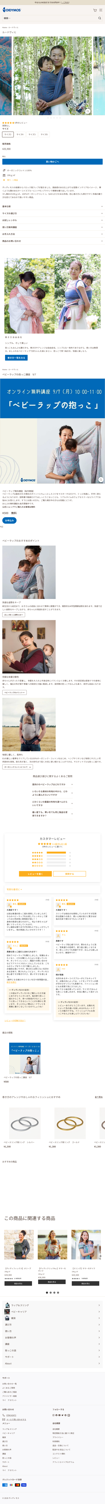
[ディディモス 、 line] (69, 1415)
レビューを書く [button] (35, 873)
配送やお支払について (61, 1449)
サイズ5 (32, 134)
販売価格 (6, 143)
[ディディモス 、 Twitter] (62, 1415)
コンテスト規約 (58, 1453)
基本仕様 (6, 206)
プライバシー (57, 1437)
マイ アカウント (9, 1400)
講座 (4, 1453)
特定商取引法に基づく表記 (63, 1433)
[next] (100, 1256)
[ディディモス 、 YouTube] (59, 1415)
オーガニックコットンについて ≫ (17, 767)
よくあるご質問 (8, 1388)
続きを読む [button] (11, 982)
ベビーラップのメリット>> (14, 692)
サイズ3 (7, 134)
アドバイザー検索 (9, 1396)
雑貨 (4, 1437)
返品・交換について (60, 1445)
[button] (8, 122)
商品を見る (18, 1283)
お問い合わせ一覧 (9, 1383)
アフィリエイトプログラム (63, 1462)
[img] (13, 900)
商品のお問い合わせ (11, 241)
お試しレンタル (9, 220)
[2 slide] (51, 1293)
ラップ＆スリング (9, 1429)
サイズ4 (20, 134)
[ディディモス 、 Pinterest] (65, 1415)
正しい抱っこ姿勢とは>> (13, 614)
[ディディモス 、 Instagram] (53, 1415)
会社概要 (56, 1429)
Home (4, 27)
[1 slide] (47, 1293)
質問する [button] (69, 873)
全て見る (99, 1097)
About (5, 1466)
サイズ (5, 128)
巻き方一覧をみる (16, 357)
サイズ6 (44, 134)
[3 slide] (54, 1293)
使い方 (5, 1445)
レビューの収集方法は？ (15, 1020)
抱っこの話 (6, 1458)
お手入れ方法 (8, 234)
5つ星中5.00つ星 (59, 843)
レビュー (56, 1458)
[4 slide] (58, 1293)
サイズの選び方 (9, 213)
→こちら (65, 2)
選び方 (5, 1441)
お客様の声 (6, 1449)
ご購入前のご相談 (9, 1392)
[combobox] (52, 18)
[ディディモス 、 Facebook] (56, 1415)
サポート (6, 1462)
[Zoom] (87, 111)
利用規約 (56, 1441)
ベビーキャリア (8, 1433)
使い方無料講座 (9, 227)
